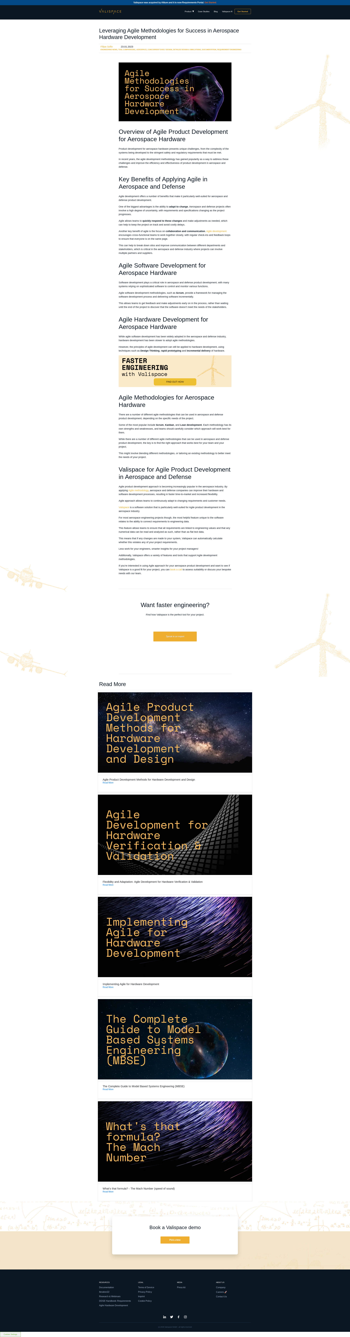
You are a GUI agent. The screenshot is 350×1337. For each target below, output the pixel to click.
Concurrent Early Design (160, 50)
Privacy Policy (145, 1292)
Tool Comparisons (126, 50)
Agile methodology (138, 490)
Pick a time (175, 1240)
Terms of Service (146, 1287)
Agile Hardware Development (113, 1305)
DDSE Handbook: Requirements (115, 1301)
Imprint (141, 1296)
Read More (108, 783)
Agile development (216, 231)
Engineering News (108, 50)
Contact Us (221, 1296)
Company (220, 1287)
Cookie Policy (145, 1301)
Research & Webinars (109, 1296)
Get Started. (211, 2)
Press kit (181, 1287)
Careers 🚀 (221, 1292)
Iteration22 (104, 1292)
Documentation (209, 50)
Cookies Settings (10, 1334)
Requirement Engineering (229, 50)
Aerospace (141, 50)
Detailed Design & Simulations (187, 50)
